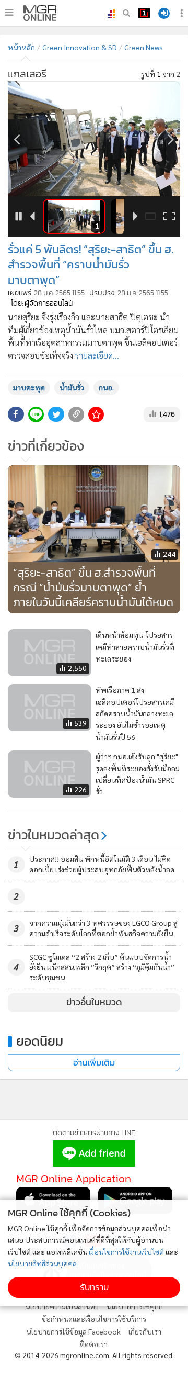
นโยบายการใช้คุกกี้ (135, 1306)
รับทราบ (94, 1287)
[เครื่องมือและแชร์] (183, 13)
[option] (94, 138)
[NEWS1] (144, 13)
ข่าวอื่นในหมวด (94, 1002)
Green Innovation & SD (79, 47)
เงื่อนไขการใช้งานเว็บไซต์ (126, 1252)
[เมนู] (9, 12)
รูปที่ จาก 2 (160, 74)
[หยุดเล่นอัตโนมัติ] (19, 216)
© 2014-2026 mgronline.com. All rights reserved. (94, 1355)
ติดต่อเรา (94, 1344)
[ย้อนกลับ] (17, 139)
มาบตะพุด (29, 387)
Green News (143, 47)
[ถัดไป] (171, 139)
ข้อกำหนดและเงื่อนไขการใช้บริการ (94, 1319)
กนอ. (106, 387)
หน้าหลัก (21, 47)
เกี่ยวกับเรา (144, 1331)
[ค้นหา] (126, 13)
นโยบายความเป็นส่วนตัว (62, 1306)
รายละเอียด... (97, 355)
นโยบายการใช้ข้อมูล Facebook (73, 1331)
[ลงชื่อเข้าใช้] (164, 13)
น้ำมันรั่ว (72, 387)
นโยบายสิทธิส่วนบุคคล (42, 1263)
